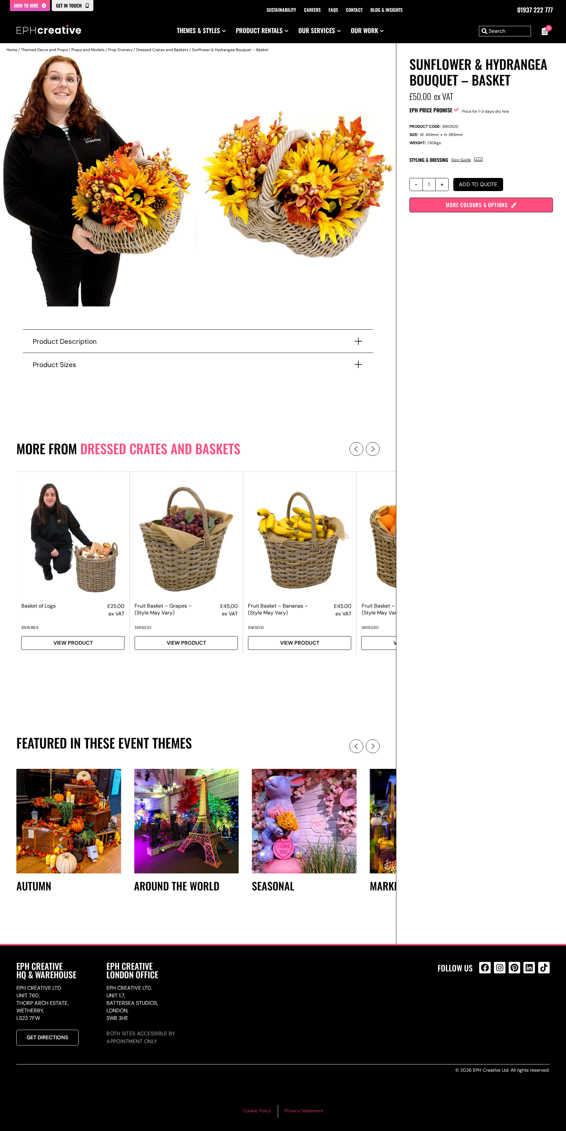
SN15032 (143, 627)
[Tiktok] (544, 967)
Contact (354, 9)
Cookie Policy (257, 1111)
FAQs (333, 9)
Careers (312, 9)
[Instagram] (499, 967)
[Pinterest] (514, 967)
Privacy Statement (304, 1111)
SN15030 (370, 627)
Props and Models (87, 49)
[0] (543, 31)
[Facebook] (485, 967)
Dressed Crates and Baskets (162, 49)
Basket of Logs (38, 605)
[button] (356, 449)
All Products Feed (487, 995)
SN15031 (256, 627)
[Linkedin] (529, 967)
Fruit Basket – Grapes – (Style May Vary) (163, 609)
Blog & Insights (386, 9)
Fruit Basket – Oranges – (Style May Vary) (392, 609)
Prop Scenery (120, 49)
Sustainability (281, 9)
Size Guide (461, 160)
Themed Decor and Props (44, 49)
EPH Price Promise (430, 110)
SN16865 (30, 627)
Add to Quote (478, 184)
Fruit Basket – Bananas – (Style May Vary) (278, 609)
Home (12, 49)
